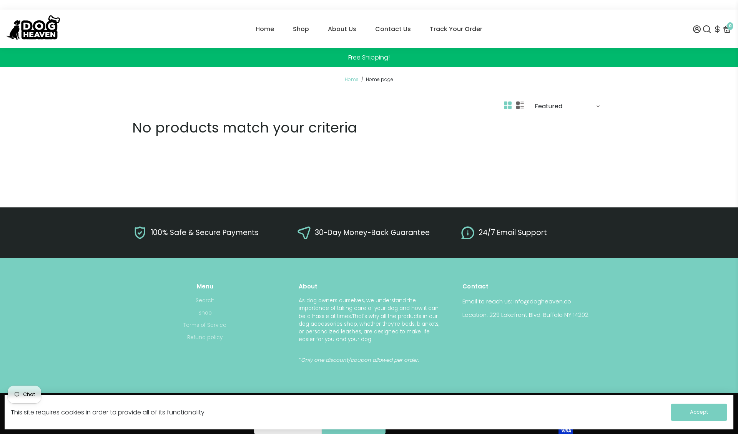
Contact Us (393, 29)
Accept (699, 412)
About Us (342, 29)
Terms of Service (204, 325)
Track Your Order (456, 29)
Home (265, 29)
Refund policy (205, 337)
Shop (301, 29)
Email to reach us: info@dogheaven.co (516, 301)
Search (205, 300)
